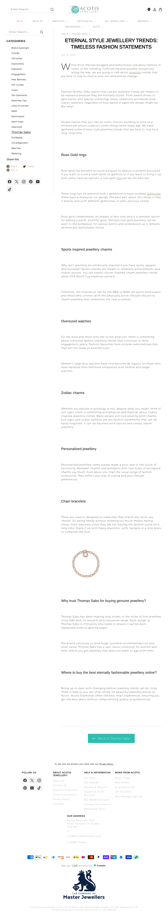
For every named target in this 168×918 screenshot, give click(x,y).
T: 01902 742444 (77, 842)
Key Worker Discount (97, 799)
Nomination (17, 116)
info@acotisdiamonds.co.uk (84, 836)
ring (119, 178)
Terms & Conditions (65, 794)
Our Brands (91, 782)
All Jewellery (115, 21)
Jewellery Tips (19, 100)
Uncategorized (19, 143)
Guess (14, 90)
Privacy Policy (106, 764)
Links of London (20, 106)
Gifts (97, 26)
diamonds (154, 193)
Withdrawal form (94, 809)
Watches (58, 21)
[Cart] (160, 9)
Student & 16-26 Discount (94, 793)
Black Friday (122, 778)
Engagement (18, 74)
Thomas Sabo (21, 132)
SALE (20, 21)
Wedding (16, 153)
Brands (144, 21)
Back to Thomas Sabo (113, 738)
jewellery (135, 72)
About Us (58, 780)
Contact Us (60, 785)
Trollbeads (17, 138)
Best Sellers (122, 782)
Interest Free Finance (97, 804)
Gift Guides (17, 85)
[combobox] (26, 9)
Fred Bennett (18, 79)
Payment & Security (65, 790)
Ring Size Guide (125, 787)
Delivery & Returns (95, 787)
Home (65, 33)
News (14, 111)
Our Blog (89, 778)
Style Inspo (17, 122)
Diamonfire (17, 64)
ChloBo (15, 53)
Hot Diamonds (19, 95)
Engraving (73, 26)
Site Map (58, 803)
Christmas (16, 58)
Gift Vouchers (123, 791)
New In (38, 21)
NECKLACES (85, 21)
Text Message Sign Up (128, 796)
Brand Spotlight (20, 48)
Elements (16, 69)
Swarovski (16, 127)
